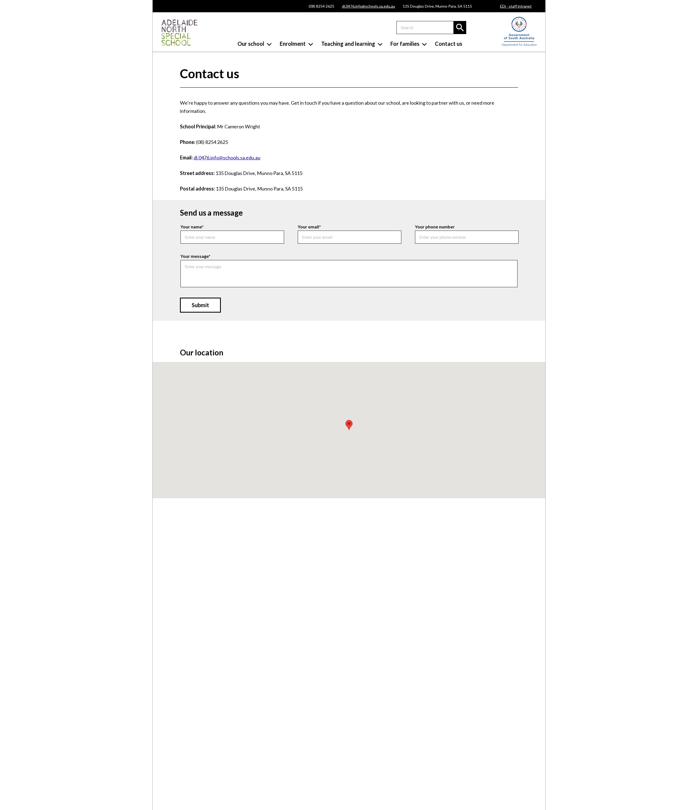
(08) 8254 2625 (321, 6)
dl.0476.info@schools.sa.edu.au (368, 6)
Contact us (448, 43)
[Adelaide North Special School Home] (179, 32)
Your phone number (435, 226)
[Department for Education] (519, 45)
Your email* (309, 226)
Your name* (192, 226)
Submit (200, 305)
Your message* (195, 256)
